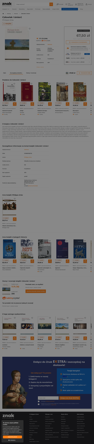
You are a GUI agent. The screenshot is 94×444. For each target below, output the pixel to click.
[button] (12, 440)
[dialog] (12, 431)
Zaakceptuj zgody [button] (12, 437)
